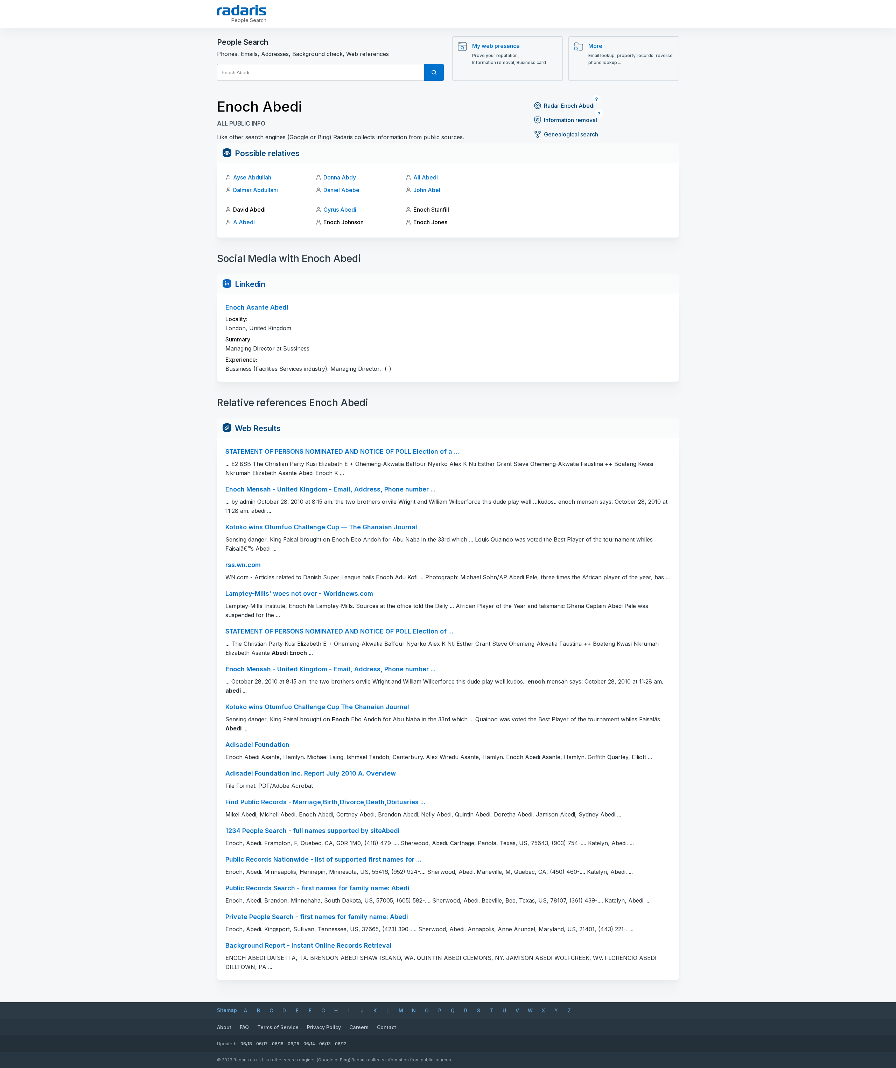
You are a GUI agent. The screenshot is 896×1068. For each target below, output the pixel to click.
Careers (359, 1027)
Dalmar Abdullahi (255, 189)
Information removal (570, 119)
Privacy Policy (324, 1027)
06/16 (278, 1043)
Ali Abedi (425, 177)
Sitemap (227, 1010)
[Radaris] (241, 10)
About (224, 1027)
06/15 (293, 1043)
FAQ (244, 1027)
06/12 (340, 1043)
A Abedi (244, 222)
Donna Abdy (339, 177)
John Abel (426, 189)
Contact (386, 1027)
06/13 (325, 1043)
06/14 (309, 1043)
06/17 (262, 1043)
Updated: (226, 1043)
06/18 (246, 1043)
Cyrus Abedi (339, 209)
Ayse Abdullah (252, 177)
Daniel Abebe (341, 189)
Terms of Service (278, 1027)
